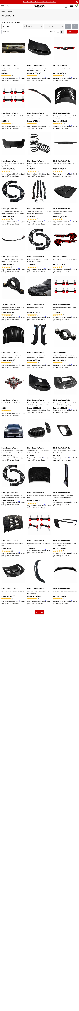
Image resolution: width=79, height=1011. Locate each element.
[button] (71, 6)
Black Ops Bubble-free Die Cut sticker (11, 403)
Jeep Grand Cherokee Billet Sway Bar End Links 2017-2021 (12, 117)
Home (3, 11)
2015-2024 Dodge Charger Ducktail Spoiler (65, 591)
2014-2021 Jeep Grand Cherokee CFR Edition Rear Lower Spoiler (37, 117)
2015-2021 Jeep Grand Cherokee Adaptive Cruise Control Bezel (64, 452)
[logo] (39, 6)
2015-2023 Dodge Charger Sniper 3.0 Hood (13, 591)
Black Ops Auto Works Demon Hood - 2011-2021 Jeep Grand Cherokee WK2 (39, 69)
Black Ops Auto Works (9, 65)
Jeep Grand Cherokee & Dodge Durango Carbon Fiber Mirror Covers (38, 452)
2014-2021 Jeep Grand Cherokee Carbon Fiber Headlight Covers (64, 544)
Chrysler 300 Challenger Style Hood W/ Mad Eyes (39, 496)
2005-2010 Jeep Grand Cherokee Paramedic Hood (62, 212)
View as (52, 31)
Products (10, 11)
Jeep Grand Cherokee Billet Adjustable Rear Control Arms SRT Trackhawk (39, 212)
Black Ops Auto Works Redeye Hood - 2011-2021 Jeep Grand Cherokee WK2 (13, 356)
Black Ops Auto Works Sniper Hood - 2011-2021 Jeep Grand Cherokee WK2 (64, 117)
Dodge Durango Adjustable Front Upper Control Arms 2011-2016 (37, 260)
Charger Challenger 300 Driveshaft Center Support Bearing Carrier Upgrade (12, 308)
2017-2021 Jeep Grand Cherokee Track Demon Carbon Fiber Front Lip (12, 260)
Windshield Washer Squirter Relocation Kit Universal (12, 69)
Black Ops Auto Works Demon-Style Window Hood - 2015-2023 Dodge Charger (65, 404)
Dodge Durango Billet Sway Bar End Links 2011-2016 (38, 544)
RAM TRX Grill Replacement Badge (62, 68)
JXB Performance (8, 304)
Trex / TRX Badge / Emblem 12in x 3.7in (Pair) (65, 259)
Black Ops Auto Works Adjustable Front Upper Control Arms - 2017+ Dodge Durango (13, 496)
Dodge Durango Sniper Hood (35, 307)
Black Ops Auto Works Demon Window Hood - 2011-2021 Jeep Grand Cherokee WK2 (39, 404)
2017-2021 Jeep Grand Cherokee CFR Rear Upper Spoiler (13, 165)
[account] (66, 6)
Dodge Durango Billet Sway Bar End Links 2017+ (64, 308)
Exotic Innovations (60, 65)
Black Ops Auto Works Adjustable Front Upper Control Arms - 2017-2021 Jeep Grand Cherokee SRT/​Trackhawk (13, 213)
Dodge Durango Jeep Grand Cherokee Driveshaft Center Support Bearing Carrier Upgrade (64, 356)
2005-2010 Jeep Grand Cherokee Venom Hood (12, 544)
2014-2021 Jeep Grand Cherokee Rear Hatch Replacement (63, 165)
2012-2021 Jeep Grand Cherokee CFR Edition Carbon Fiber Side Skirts (37, 356)
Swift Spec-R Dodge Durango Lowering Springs (38, 165)
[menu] (2, 6)
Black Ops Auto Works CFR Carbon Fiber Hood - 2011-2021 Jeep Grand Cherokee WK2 (12, 452)
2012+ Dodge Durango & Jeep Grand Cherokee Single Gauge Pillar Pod (63, 496)
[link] (13, 48)
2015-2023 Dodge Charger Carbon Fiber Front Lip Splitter (38, 592)
